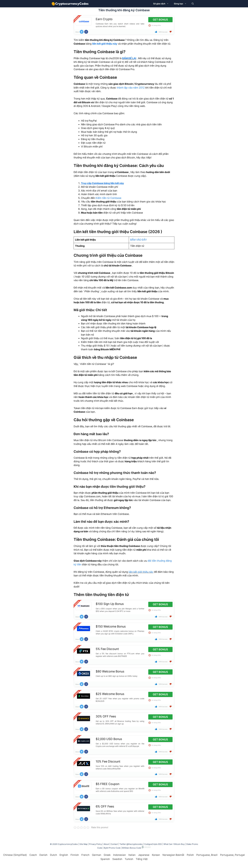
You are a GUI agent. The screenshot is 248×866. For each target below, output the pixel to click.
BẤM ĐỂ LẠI (129, 58)
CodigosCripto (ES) (153, 844)
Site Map (83, 844)
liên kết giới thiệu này (104, 43)
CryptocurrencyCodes (67, 844)
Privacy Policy (95, 844)
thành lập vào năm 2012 (131, 87)
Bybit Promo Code (112, 848)
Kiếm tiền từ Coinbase (108, 198)
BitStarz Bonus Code (131, 848)
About (106, 844)
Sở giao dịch (159, 3)
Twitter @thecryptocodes (131, 844)
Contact (114, 844)
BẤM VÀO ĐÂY (138, 239)
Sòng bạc (178, 3)
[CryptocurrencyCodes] (70, 3)
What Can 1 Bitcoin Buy (174, 844)
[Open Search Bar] (192, 3)
